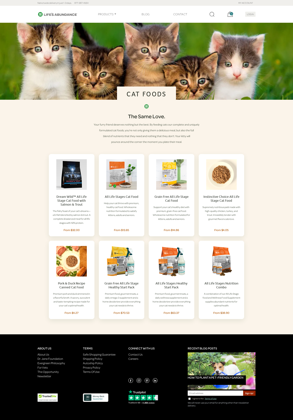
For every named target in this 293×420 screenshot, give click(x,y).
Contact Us (135, 354)
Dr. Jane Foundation (50, 359)
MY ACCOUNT (245, 2)
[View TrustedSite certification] (47, 397)
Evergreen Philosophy (51, 363)
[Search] (212, 14)
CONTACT (180, 14)
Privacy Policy (91, 367)
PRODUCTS (106, 14)
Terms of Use (211, 398)
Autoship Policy (93, 363)
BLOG (145, 14)
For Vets (42, 367)
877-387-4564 (81, 2)
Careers (133, 359)
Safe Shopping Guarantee (99, 354)
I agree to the (204, 398)
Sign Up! (249, 393)
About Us (43, 354)
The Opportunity (48, 372)
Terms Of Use (91, 372)
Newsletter (44, 376)
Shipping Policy (92, 359)
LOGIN (250, 14)
